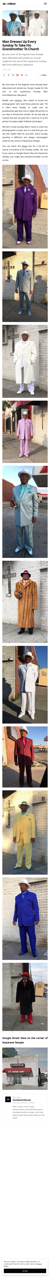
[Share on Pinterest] (8, 75)
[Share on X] (13, 75)
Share (44, 75)
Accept (25, 1271)
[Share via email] (22, 75)
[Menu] (45, 4)
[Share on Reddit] (17, 75)
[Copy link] (26, 75)
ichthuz (18, 100)
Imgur (25, 146)
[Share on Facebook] (4, 75)
